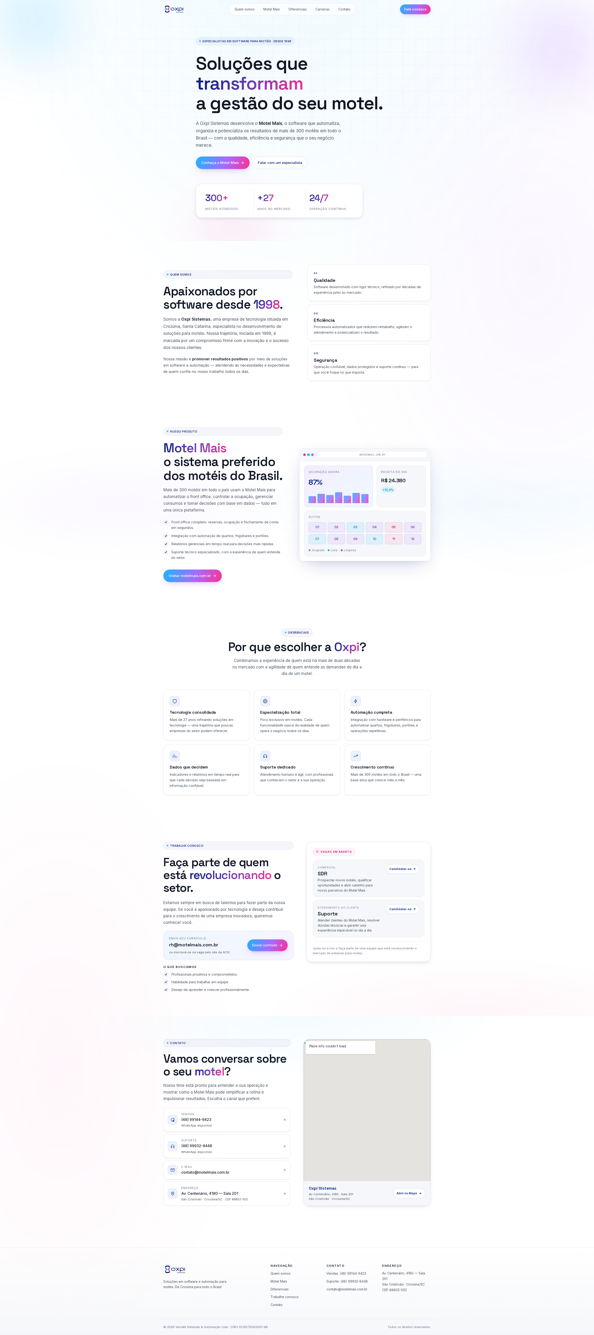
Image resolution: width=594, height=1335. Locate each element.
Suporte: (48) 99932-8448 (347, 1281)
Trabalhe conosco (285, 1297)
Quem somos (245, 9)
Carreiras (322, 9)
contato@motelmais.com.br (347, 1289)
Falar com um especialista (280, 162)
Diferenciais (298, 9)
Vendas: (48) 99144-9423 (346, 1273)
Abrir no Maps (407, 1193)
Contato (344, 9)
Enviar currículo (264, 945)
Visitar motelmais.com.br (190, 575)
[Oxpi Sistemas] (174, 9)
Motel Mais (271, 9)
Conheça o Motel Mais (220, 162)
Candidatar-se (400, 869)
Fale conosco (415, 9)
